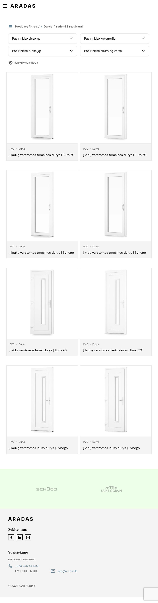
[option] (76, 489)
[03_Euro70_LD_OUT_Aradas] (115, 303)
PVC (12, 148)
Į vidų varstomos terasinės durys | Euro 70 (114, 155)
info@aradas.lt (67, 571)
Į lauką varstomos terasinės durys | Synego (42, 252)
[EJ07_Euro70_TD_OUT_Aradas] (42, 107)
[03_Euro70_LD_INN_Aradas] (42, 303)
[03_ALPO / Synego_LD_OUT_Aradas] (42, 401)
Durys (22, 148)
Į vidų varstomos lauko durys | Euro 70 (38, 350)
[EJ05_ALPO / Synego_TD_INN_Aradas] (115, 205)
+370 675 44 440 (26, 566)
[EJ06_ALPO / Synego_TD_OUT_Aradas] (42, 205)
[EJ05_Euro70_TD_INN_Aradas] (115, 107)
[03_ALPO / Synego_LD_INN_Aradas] (115, 401)
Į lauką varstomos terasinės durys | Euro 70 (42, 155)
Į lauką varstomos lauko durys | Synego (39, 448)
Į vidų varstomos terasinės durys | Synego (114, 252)
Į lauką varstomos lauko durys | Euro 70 (112, 350)
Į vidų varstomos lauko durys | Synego (111, 448)
